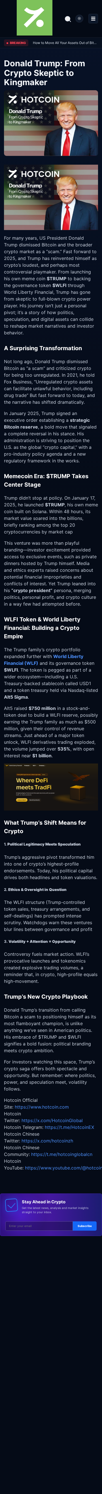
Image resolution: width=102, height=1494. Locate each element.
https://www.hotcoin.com (42, 1107)
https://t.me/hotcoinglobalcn (61, 1154)
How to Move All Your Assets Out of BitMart (65, 43)
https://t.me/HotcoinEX (69, 1127)
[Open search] (67, 18)
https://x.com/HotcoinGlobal (52, 1120)
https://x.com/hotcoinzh (47, 1141)
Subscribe (85, 1226)
